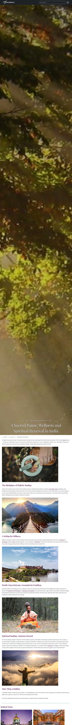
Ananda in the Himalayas (14, 591)
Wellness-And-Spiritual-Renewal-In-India (40, 420)
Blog (27, 420)
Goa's (13, 542)
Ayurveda (51, 489)
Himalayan (4, 542)
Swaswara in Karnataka (28, 591)
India (64, 440)
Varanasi (50, 645)
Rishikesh (37, 542)
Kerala (62, 540)
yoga (56, 489)
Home (22, 420)
